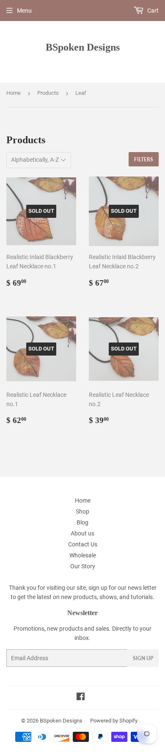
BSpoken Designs (83, 47)
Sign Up (143, 658)
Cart (152, 10)
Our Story (82, 566)
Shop (82, 511)
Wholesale (82, 555)
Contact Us (82, 544)
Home (13, 93)
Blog (82, 522)
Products (48, 93)
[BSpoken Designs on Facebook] (80, 697)
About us (82, 533)
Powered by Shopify (114, 720)
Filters (143, 159)
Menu (24, 10)
